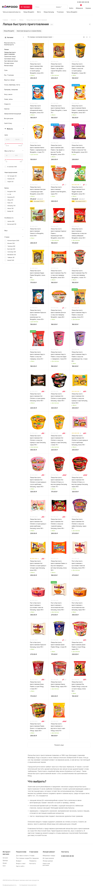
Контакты (32, 863)
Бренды (5, 860)
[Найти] (65, 7)
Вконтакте (63, 861)
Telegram (68, 861)
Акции (5, 863)
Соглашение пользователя (27, 885)
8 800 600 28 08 (83, 2)
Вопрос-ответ (21, 863)
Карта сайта (20, 866)
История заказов (48, 858)
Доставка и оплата (22, 855)
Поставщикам (34, 858)
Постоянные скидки (22, 858)
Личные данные (48, 861)
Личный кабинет (49, 852)
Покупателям (21, 852)
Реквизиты (32, 861)
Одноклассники (72, 861)
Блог (4, 866)
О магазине (33, 852)
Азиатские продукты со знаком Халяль (29, 31)
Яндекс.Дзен (77, 861)
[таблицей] (89, 37)
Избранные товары (49, 855)
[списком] (87, 37)
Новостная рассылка (46, 864)
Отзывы (31, 855)
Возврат (19, 861)
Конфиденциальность (9, 885)
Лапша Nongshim (9, 31)
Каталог (5, 858)
